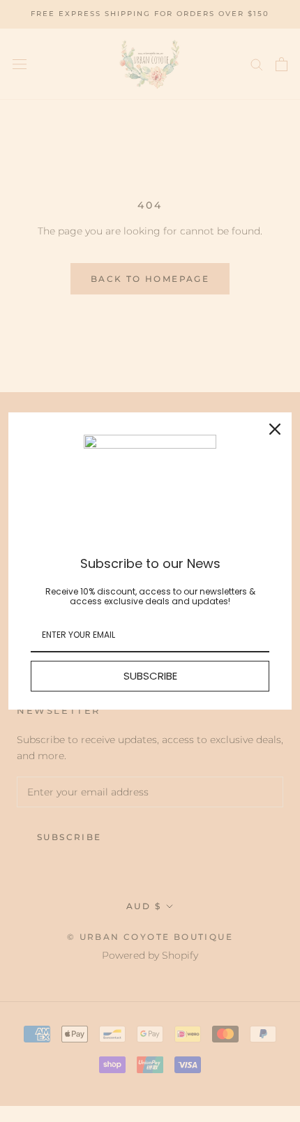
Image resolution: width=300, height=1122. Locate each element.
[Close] (275, 429)
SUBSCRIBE (150, 675)
